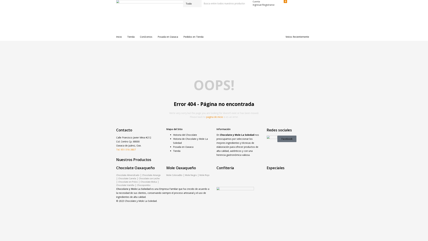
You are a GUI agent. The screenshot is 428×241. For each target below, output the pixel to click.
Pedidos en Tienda (193, 36)
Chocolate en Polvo (128, 181)
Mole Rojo (204, 175)
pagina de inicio (214, 116)
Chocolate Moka (148, 181)
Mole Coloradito (174, 175)
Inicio (119, 36)
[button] (284, 3)
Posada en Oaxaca (168, 36)
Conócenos (146, 36)
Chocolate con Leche (149, 178)
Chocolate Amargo (151, 175)
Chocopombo (143, 185)
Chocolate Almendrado (127, 175)
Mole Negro (191, 175)
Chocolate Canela (127, 178)
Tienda (131, 36)
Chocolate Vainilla (125, 185)
